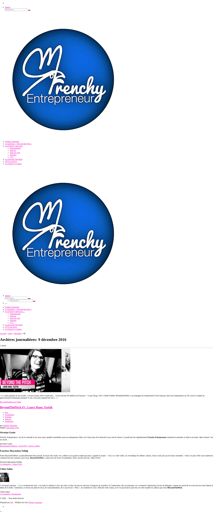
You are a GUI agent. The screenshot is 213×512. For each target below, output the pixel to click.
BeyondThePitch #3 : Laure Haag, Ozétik (26, 407)
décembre (17, 334)
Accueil (3, 334)
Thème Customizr (35, 502)
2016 (10, 334)
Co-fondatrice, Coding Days (11, 464)
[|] (62, 137)
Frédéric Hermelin (10, 426)
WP (11, 502)
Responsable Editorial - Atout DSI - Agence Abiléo (20, 446)
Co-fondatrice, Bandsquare (10, 494)
